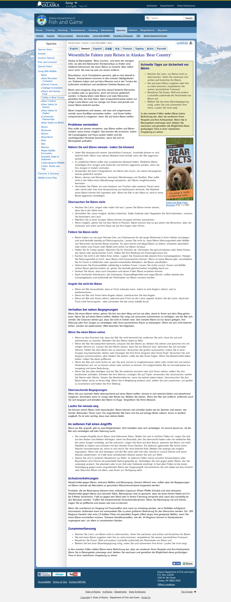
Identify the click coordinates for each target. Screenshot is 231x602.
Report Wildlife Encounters (48, 152)
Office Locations (166, 584)
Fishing (50, 30)
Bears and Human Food (51, 92)
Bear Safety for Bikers (53, 122)
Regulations (148, 30)
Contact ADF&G (77, 582)
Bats (43, 144)
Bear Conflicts (49, 101)
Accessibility (44, 582)
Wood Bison (47, 137)
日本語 (108, 49)
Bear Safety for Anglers (49, 111)
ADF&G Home (74, 43)
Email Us (146, 597)
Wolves (44, 133)
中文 (117, 49)
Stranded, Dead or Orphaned (50, 158)
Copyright (85, 597)
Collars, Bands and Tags (50, 167)
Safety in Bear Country (53, 97)
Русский (161, 48)
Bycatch (162, 30)
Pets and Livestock (47, 62)
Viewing (93, 30)
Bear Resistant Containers (49, 79)
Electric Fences (50, 84)
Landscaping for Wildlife (52, 162)
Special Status (82, 36)
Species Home (45, 49)
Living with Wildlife (101, 36)
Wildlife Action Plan (47, 178)
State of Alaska (49, 4)
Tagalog (139, 48)
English (74, 48)
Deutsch (85, 48)
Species (120, 30)
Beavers (45, 147)
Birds (43, 140)
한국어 (150, 49)
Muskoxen (46, 130)
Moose (44, 127)
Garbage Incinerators (52, 88)
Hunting (62, 30)
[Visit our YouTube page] (74, 574)
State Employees (186, 6)
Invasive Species (46, 58)
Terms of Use (60, 582)
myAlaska (152, 6)
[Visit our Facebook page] (44, 574)
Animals (39, 36)
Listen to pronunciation (76, 2)
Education (107, 30)
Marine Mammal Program (155, 36)
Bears (110, 43)
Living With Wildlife (98, 43)
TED (138, 36)
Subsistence (78, 30)
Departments (167, 6)
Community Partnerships (48, 118)
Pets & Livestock (65, 36)
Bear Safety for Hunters (49, 105)
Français (127, 48)
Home (39, 30)
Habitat (133, 30)
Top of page (187, 592)
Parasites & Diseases (123, 36)
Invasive (50, 36)
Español (97, 48)
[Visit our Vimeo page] (59, 574)
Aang (69, 3)
